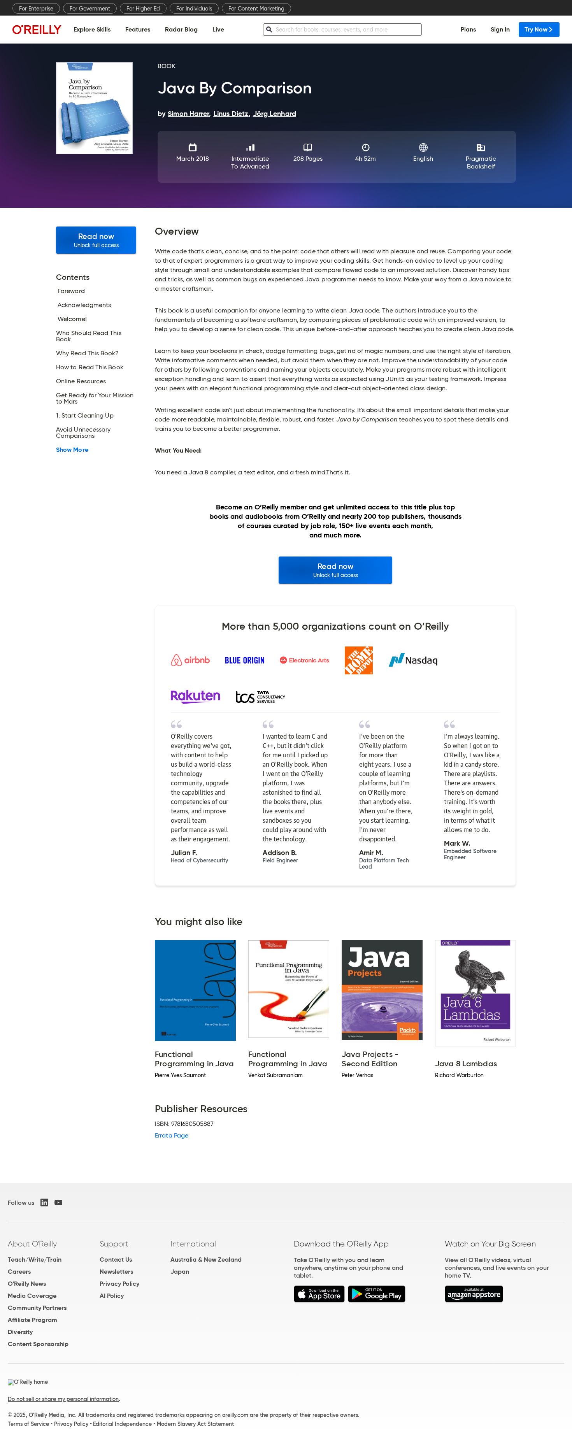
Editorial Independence (122, 1423)
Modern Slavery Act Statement (195, 1423)
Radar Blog (181, 29)
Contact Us (116, 1259)
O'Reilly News (27, 1284)
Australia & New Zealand (206, 1259)
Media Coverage (32, 1296)
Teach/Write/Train (34, 1259)
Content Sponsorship (38, 1344)
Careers (19, 1271)
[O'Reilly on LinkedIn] (44, 1202)
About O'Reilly (32, 1243)
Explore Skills (92, 29)
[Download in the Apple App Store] (319, 1300)
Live (218, 29)
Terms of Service (28, 1423)
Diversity (20, 1332)
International (193, 1243)
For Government (90, 8)
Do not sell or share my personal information (63, 1399)
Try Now (536, 29)
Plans (468, 29)
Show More (72, 450)
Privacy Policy (119, 1284)
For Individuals (194, 8)
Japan (179, 1271)
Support (114, 1243)
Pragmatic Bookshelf (481, 162)
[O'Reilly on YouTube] (58, 1202)
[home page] (36, 29)
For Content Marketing (256, 8)
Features (137, 29)
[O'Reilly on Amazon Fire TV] (474, 1300)
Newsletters (116, 1271)
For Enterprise (36, 8)
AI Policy (112, 1296)
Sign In (500, 29)
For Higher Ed (143, 8)
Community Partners (37, 1308)
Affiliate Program (32, 1320)
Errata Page (171, 1135)
